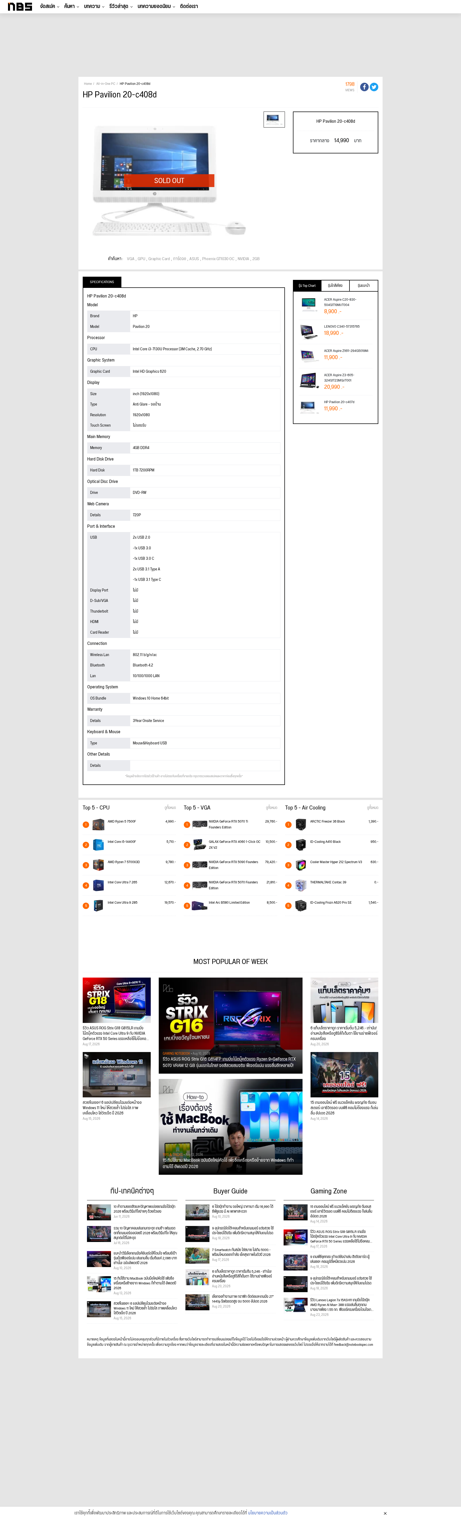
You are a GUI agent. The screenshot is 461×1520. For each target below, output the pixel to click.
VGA (130, 259)
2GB (256, 259)
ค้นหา (69, 6)
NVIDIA (243, 259)
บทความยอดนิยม (154, 6)
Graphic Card (159, 259)
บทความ (92, 6)
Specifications (102, 282)
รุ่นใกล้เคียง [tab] (335, 285)
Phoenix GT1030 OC (218, 259)
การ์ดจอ (179, 259)
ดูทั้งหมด (170, 807)
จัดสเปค (47, 6)
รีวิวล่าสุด (118, 6)
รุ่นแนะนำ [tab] (364, 285)
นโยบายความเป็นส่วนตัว (268, 1513)
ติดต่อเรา (189, 6)
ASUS (194, 259)
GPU (141, 259)
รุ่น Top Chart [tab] (307, 285)
